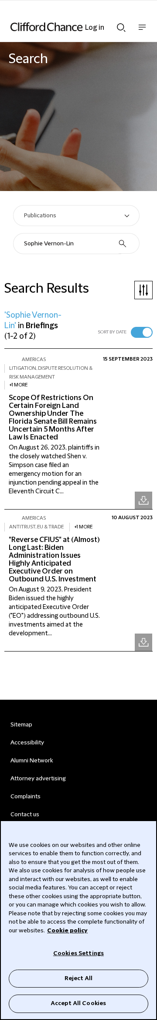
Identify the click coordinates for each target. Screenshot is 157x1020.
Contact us (24, 814)
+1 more (18, 385)
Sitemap (21, 724)
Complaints (25, 796)
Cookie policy (67, 930)
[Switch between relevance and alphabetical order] (142, 332)
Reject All (78, 978)
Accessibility (27, 742)
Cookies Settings (78, 953)
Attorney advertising (38, 778)
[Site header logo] (65, 26)
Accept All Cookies (78, 1003)
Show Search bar (121, 25)
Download (143, 500)
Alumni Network (31, 760)
